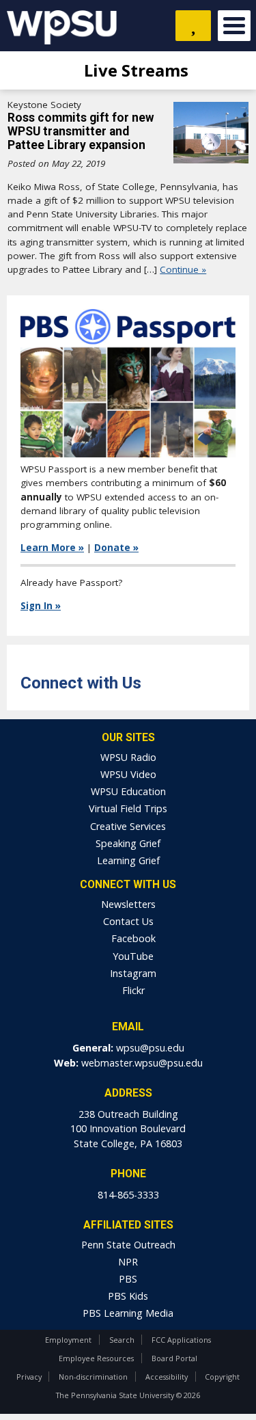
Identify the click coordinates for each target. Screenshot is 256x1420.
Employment (68, 1340)
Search (121, 1340)
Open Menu (234, 25)
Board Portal (174, 1358)
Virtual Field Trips (128, 808)
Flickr (132, 990)
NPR (128, 1261)
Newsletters (128, 904)
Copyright (222, 1376)
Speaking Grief (128, 843)
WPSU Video (128, 774)
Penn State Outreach (128, 1244)
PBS (128, 1278)
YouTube (132, 956)
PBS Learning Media (128, 1313)
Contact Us (128, 921)
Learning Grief (128, 860)
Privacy (29, 1376)
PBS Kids (128, 1295)
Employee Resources (96, 1358)
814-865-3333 (128, 1194)
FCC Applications (181, 1340)
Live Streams (134, 70)
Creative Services (128, 826)
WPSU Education (128, 791)
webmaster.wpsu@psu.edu (142, 1062)
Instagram (131, 973)
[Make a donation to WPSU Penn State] (193, 25)
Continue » (183, 269)
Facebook (132, 938)
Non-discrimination (93, 1376)
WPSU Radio (128, 757)
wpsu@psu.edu (150, 1047)
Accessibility (166, 1376)
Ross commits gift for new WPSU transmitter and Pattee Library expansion (81, 131)
